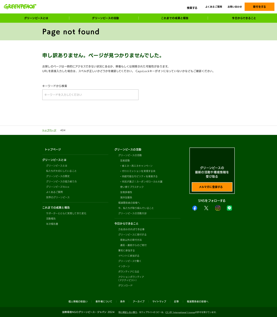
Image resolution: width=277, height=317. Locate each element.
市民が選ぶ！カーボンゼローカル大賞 (142, 182)
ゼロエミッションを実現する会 (138, 171)
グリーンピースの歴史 (58, 176)
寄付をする (259, 6)
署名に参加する (126, 250)
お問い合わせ (235, 7)
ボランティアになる (128, 271)
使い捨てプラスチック (132, 187)
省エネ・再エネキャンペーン (137, 166)
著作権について (104, 301)
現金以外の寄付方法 (131, 240)
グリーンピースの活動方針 (132, 213)
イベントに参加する (128, 256)
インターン (124, 266)
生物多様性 (126, 192)
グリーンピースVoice (57, 187)
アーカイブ (139, 301)
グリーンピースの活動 (130, 155)
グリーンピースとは (56, 166)
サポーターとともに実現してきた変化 (66, 213)
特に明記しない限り (127, 312)
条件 (122, 301)
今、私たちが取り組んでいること (136, 208)
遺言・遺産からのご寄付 (133, 245)
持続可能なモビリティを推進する (140, 176)
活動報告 (51, 218)
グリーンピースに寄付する (132, 234)
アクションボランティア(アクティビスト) (131, 278)
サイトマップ (159, 301)
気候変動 (125, 160)
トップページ (49, 130)
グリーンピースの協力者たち (61, 181)
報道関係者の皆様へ (129, 203)
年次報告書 (52, 224)
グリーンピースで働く (130, 261)
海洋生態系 (126, 197)
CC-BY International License (180, 312)
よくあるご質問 (213, 7)
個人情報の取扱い (78, 301)
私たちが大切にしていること (61, 171)
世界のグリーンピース (58, 197)
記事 (176, 301)
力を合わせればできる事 (131, 229)
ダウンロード (125, 285)
